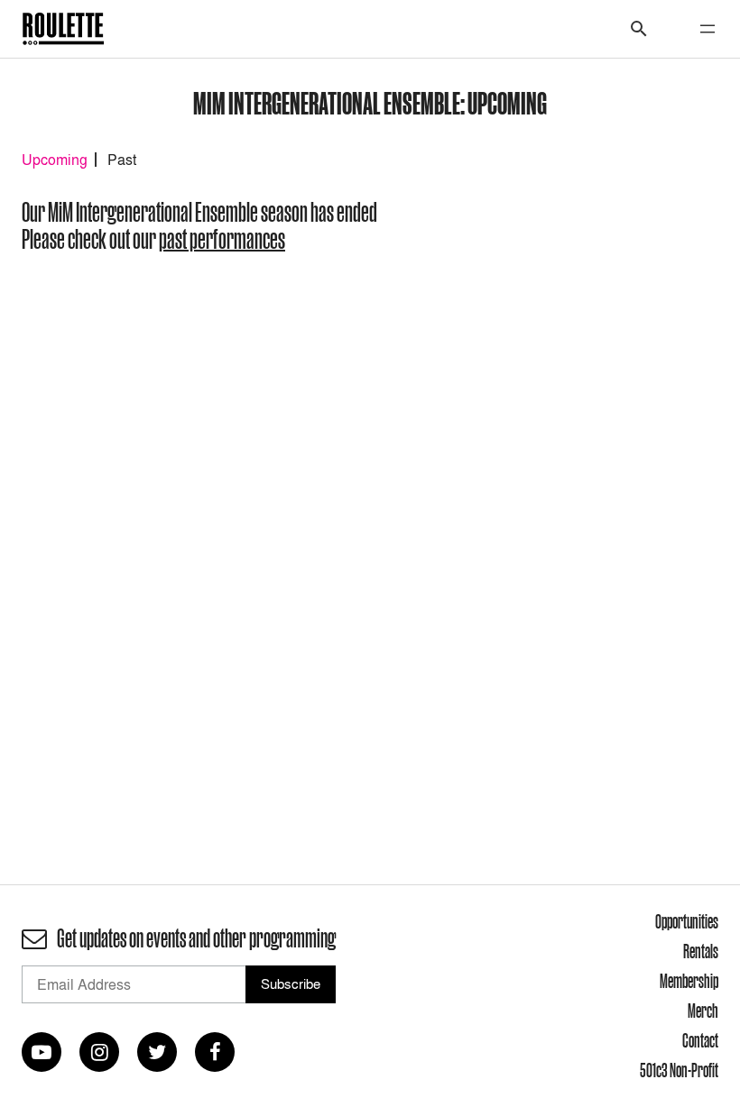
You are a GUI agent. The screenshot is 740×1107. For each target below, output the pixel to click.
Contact (700, 1040)
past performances (222, 239)
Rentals (700, 951)
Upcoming (55, 159)
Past (121, 159)
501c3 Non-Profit (679, 1070)
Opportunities (686, 921)
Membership (689, 981)
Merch (703, 1010)
